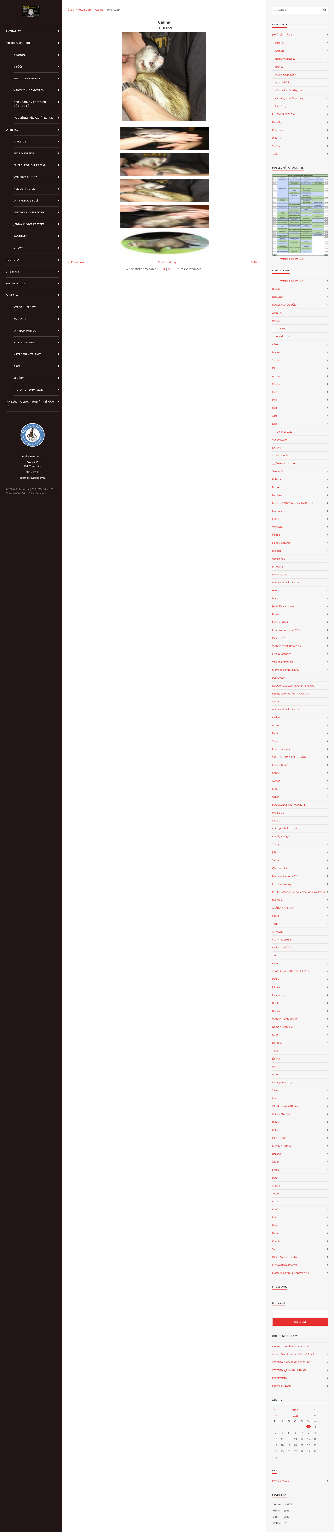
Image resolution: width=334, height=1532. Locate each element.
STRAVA (19, 247)
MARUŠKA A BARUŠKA (284, 304)
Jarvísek (276, 447)
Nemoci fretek (24, 188)
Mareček (277, 511)
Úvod (71, 9)
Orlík (275, 408)
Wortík (276, 384)
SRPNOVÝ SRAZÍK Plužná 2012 (289, 757)
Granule (279, 50)
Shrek (275, 1169)
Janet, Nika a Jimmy (283, 606)
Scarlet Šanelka (280, 455)
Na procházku (283, 82)
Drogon (276, 550)
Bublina (276, 479)
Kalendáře (278, 130)
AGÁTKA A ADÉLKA (282, 908)
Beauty (276, 1011)
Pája (274, 400)
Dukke (275, 487)
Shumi (275, 360)
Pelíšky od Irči (280, 622)
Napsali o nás (24, 342)
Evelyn (276, 717)
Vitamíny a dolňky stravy (289, 98)
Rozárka (276, 1154)
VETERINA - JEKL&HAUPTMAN (289, 1370)
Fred (274, 1217)
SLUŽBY (19, 378)
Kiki (274, 368)
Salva (275, 1249)
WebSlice (43, 489)
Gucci (275, 1034)
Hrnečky (277, 122)
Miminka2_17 (279, 574)
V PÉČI (18, 66)
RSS (34, 489)
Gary (275, 590)
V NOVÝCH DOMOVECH (29, 90)
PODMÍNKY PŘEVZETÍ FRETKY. (33, 117)
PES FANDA (278, 677)
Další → (256, 262)
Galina (99, 9)
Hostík (276, 320)
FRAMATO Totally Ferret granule (290, 1346)
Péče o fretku (24, 153)
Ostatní (276, 138)
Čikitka (276, 535)
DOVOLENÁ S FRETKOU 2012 (288, 804)
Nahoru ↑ (41, 493)
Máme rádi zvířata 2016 (285, 582)
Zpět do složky (167, 262)
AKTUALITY (13, 31)
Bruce (275, 614)
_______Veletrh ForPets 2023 (288, 259)
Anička (276, 1185)
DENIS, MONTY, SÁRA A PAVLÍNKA (291, 693)
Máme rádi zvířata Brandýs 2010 (290, 1273)
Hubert (276, 1233)
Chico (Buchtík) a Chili (284, 828)
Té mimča (277, 471)
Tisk (53, 489)
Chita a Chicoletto (282, 1114)
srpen (295, 1409)
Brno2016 (277, 566)
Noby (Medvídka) (282, 1082)
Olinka (275, 344)
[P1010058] (165, 164)
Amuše (276, 376)
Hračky (279, 66)
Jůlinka (276, 1058)
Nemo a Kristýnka (282, 1027)
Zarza (275, 1090)
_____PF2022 (279, 328)
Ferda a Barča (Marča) (284, 1265)
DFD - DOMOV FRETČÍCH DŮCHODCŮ (30, 104)
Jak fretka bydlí (26, 200)
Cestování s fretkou (29, 212)
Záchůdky (280, 106)
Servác (276, 820)
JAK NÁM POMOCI (25, 330)
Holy (275, 1225)
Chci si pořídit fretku (30, 165)
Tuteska (276, 1193)
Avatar (276, 781)
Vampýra (277, 527)
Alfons (275, 701)
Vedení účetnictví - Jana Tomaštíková (293, 1354)
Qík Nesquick (279, 868)
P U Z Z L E (278, 812)
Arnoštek (277, 931)
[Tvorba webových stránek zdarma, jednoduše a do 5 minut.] (28, 489)
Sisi (274, 955)
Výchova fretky (25, 177)
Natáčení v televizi (28, 354)
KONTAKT (20, 319)
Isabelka (277, 495)
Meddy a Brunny (281, 1146)
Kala (274, 423)
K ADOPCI (20, 55)
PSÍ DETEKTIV (279, 1378)
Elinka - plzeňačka (282, 947)
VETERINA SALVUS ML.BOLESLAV (291, 1362)
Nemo (275, 963)
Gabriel (276, 773)
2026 (295, 1415)
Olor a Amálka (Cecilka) (285, 1257)
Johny (275, 852)
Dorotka (277, 1042)
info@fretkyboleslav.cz (32, 477)
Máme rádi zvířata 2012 (285, 709)
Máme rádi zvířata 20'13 (285, 669)
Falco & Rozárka (281, 542)
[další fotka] (254, 76)
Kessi (275, 1209)
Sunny (275, 844)
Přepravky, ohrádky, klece (289, 90)
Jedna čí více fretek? (29, 224)
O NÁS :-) (12, 295)
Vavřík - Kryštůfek (282, 939)
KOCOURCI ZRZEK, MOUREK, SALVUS (293, 685)
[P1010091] (165, 216)
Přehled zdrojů (280, 1481)
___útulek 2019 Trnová (284, 463)
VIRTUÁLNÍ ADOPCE (27, 78)
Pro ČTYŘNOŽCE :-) (282, 35)
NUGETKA (277, 296)
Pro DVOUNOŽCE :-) (283, 114)
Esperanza (278, 995)
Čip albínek (278, 558)
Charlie (276, 1241)
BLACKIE (277, 289)
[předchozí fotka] (74, 76)
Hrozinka (277, 900)
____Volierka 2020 (282, 431)
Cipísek (276, 915)
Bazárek (279, 43)
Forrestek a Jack (281, 749)
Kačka (275, 979)
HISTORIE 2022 (15, 283)
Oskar (275, 796)
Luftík (275, 519)
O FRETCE (12, 129)
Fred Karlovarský (281, 884)
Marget (276, 352)
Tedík (275, 923)
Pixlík (275, 1074)
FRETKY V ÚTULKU (18, 43)
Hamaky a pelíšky (285, 58)
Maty (275, 598)
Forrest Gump (280, 765)
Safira (275, 860)
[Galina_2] (165, 243)
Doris (275, 1201)
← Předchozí (76, 262)
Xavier (275, 1161)
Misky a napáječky (285, 74)
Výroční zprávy (25, 307)
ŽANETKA (277, 312)
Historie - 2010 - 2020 (28, 389)
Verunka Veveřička (282, 662)
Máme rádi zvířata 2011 (285, 876)
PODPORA (12, 259)
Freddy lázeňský (281, 654)
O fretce (20, 141)
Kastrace (20, 236)
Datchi (275, 1122)
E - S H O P (13, 271)
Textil (275, 154)
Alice (274, 416)
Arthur (276, 725)
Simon (275, 741)
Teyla (275, 1050)
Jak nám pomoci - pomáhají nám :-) (30, 403)
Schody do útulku (282, 336)
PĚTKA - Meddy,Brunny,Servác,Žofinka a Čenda (298, 892)
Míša (275, 788)
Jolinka (276, 987)
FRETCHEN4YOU (281, 1386)
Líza (274, 1098)
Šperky (276, 146)
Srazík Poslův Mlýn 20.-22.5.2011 (290, 971)
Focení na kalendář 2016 (286, 630)
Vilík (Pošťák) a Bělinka (285, 1106)
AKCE (17, 366)
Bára (274, 1177)
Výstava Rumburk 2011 (285, 1019)
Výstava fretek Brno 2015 (286, 646)
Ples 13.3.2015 (280, 638)
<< (275, 1409)
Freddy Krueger (281, 836)
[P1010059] (165, 190)
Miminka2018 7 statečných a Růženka (293, 503)
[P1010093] (165, 138)
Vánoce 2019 (279, 439)
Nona (275, 1066)
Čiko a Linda (279, 1138)
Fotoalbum (85, 9)
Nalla (275, 733)
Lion (274, 392)
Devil (275, 1003)
